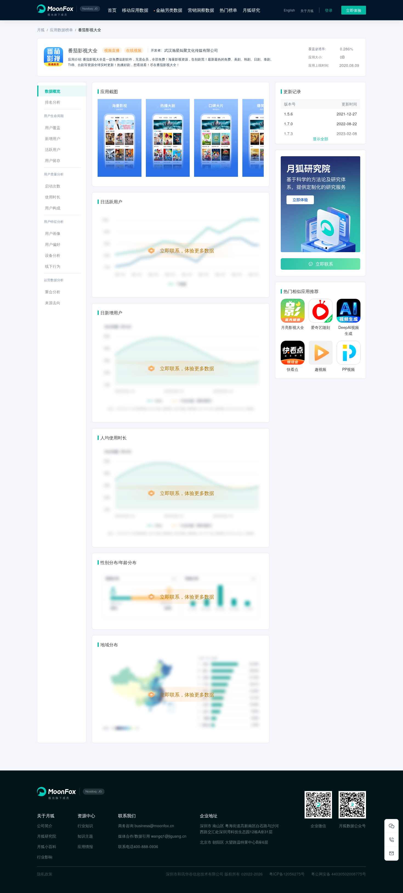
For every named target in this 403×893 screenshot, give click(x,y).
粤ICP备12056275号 (287, 874)
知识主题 (85, 836)
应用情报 (85, 846)
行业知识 (85, 825)
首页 (112, 10)
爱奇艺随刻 (320, 327)
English (289, 10)
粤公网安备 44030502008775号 (338, 874)
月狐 (41, 29)
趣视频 (320, 369)
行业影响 (44, 857)
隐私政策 (44, 874)
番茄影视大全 (89, 29)
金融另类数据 (169, 10)
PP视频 (348, 369)
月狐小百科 (46, 846)
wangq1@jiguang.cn (168, 836)
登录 (329, 10)
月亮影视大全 (292, 327)
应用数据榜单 (61, 29)
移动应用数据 (135, 10)
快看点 (292, 369)
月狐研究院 (46, 836)
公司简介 (44, 825)
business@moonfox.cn (154, 825)
